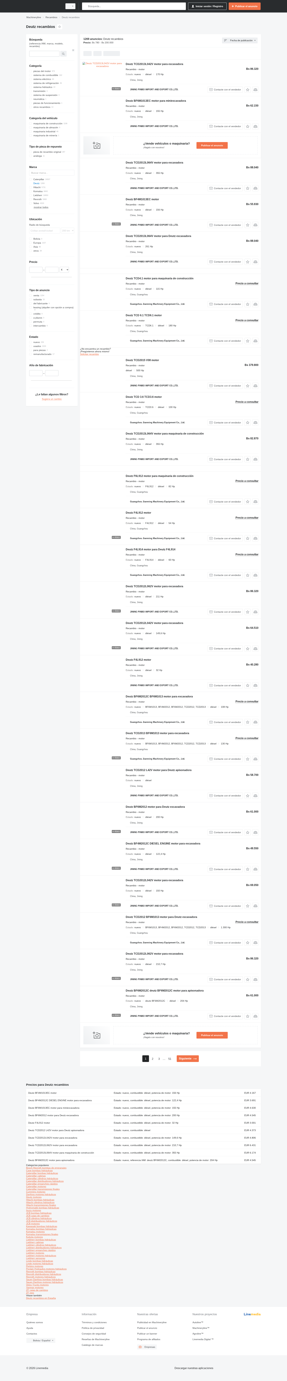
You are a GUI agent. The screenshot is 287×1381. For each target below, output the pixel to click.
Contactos (31, 1333)
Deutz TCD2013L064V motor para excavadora (154, 162)
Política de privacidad (93, 1328)
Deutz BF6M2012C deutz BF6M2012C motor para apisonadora (165, 990)
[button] (247, 90)
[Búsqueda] (85, 6)
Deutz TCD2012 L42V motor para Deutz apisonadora (158, 770)
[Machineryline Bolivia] (43, 6)
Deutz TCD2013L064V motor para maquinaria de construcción (165, 433)
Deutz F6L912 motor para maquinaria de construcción (159, 476)
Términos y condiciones (94, 1322)
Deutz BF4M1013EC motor (142, 199)
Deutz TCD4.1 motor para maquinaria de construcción (159, 278)
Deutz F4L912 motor (138, 512)
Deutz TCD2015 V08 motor (142, 360)
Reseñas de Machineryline (96, 1339)
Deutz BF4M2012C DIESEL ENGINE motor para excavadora (163, 843)
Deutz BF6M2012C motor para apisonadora (51, 1160)
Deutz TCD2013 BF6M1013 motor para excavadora (157, 733)
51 (169, 1058)
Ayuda (29, 1328)
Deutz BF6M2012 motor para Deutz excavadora (155, 806)
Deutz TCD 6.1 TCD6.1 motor (144, 315)
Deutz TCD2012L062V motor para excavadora (154, 586)
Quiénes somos (34, 1322)
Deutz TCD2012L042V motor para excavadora (154, 623)
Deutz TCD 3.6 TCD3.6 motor (144, 396)
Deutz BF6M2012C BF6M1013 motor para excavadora (159, 696)
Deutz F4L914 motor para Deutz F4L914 (150, 549)
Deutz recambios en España (41, 1298)
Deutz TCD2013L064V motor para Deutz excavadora (158, 236)
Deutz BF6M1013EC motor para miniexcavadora (156, 100)
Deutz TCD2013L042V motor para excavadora (154, 64)
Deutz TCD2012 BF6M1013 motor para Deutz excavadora (161, 917)
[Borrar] (73, 50)
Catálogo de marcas (92, 1345)
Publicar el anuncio (212, 145)
